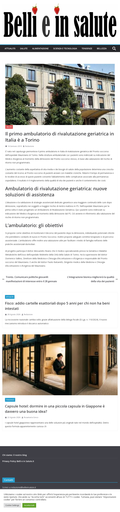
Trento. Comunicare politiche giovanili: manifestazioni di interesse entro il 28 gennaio (31, 279)
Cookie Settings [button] (12, 505)
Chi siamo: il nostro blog (14, 455)
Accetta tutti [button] (29, 505)
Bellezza (102, 48)
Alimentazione (40, 48)
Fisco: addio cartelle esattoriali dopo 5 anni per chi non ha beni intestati (57, 306)
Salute (24, 48)
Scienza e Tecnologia (65, 48)
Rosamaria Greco (31, 417)
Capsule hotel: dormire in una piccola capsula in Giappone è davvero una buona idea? (55, 409)
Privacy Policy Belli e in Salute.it (18, 461)
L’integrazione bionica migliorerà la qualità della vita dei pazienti (90, 279)
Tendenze (87, 48)
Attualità (10, 48)
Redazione (29, 146)
